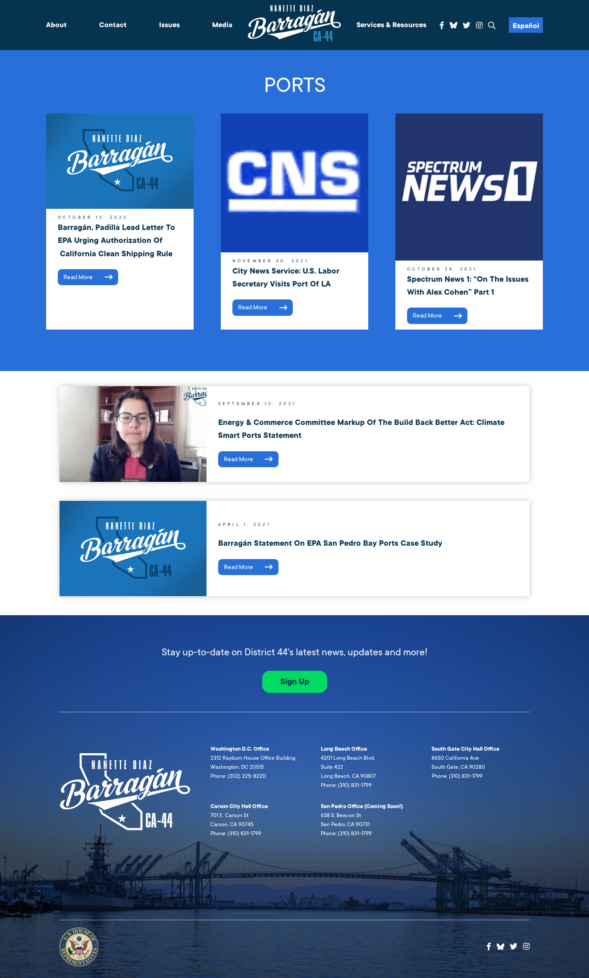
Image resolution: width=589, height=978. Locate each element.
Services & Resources (391, 25)
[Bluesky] (453, 24)
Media (222, 25)
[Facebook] (441, 26)
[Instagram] (479, 26)
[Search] (492, 26)
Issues (169, 25)
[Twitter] (466, 26)
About (56, 25)
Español (526, 26)
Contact (113, 25)
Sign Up (294, 681)
